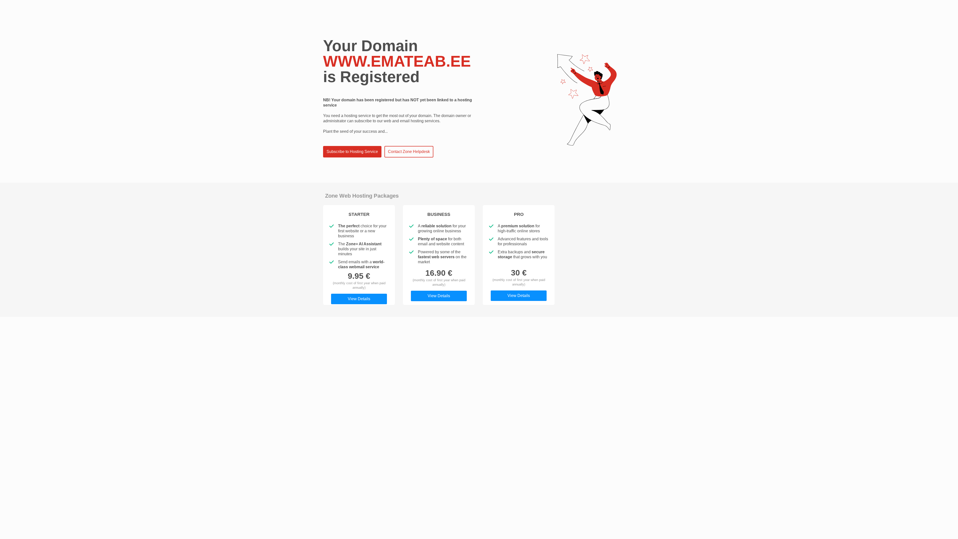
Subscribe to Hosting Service (352, 151)
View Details (359, 299)
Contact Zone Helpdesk (409, 151)
